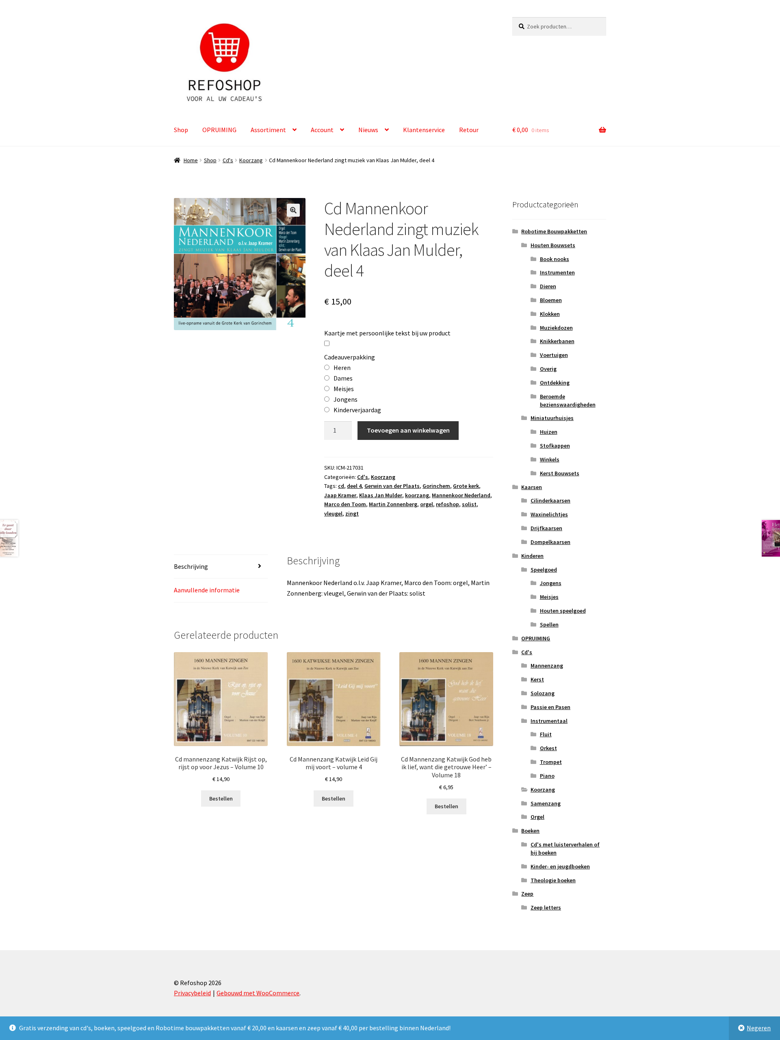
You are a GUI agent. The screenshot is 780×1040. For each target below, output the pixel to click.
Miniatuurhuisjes (552, 418)
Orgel (537, 816)
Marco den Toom (345, 504)
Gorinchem (436, 486)
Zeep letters (546, 907)
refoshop (447, 504)
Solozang (543, 693)
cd (341, 486)
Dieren (548, 286)
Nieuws (368, 130)
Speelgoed (544, 569)
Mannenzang (547, 665)
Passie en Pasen (550, 707)
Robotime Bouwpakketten (554, 231)
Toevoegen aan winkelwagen (408, 430)
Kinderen (532, 555)
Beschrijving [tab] (191, 566)
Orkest (548, 748)
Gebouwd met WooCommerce (258, 993)
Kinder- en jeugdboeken (560, 866)
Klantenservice (424, 130)
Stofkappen (555, 445)
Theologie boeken (553, 880)
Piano (547, 775)
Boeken (530, 830)
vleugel (333, 513)
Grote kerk (466, 486)
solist (469, 504)
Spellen (549, 624)
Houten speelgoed (563, 610)
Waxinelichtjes (549, 514)
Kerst (537, 679)
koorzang (417, 495)
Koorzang (251, 160)
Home (191, 160)
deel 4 (354, 486)
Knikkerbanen (557, 341)
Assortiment (268, 130)
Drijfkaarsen (546, 528)
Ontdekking (555, 382)
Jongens (550, 583)
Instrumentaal (549, 721)
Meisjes (549, 597)
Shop (181, 130)
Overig (548, 368)
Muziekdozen (556, 327)
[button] (293, 210)
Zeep (527, 893)
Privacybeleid (192, 993)
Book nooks (554, 259)
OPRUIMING (219, 130)
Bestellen (221, 798)
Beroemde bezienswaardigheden (568, 400)
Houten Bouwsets (553, 245)
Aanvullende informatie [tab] (207, 590)
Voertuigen (554, 355)
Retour (469, 130)
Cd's (228, 160)
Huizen (548, 431)
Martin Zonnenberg (393, 504)
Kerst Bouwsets (559, 473)
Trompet (551, 762)
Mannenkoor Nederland (461, 495)
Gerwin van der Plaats (392, 486)
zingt (352, 513)
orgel (426, 504)
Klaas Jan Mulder (380, 495)
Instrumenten (557, 272)
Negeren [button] (759, 1028)
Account (322, 130)
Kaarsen (531, 487)
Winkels (549, 459)
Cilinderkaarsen (550, 500)
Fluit (546, 734)
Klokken (550, 314)
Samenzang (546, 803)
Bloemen (551, 300)
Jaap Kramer (340, 495)
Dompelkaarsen (550, 542)
